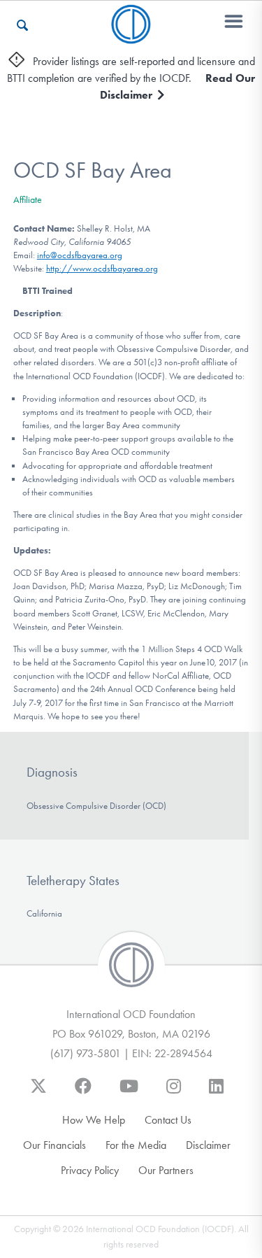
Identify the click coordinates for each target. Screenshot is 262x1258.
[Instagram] (174, 1093)
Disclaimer (208, 1145)
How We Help (93, 1119)
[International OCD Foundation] (131, 35)
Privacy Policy (90, 1170)
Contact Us (168, 1119)
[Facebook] (83, 1093)
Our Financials (54, 1145)
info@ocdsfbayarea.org (79, 255)
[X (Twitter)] (38, 1093)
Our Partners (166, 1170)
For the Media (135, 1145)
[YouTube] (129, 1093)
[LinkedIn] (216, 1093)
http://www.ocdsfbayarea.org (102, 268)
